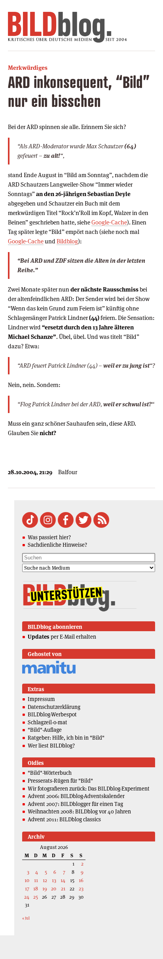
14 (63, 880)
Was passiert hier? (49, 537)
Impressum (41, 699)
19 (44, 888)
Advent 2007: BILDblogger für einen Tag (75, 804)
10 (27, 880)
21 (63, 888)
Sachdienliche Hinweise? (57, 544)
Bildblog (67, 241)
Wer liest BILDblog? (51, 745)
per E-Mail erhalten (62, 636)
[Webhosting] (49, 672)
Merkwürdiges (27, 67)
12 (45, 880)
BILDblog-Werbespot (52, 714)
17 (27, 888)
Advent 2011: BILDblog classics (64, 819)
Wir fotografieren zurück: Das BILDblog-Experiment (89, 788)
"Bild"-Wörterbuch (50, 772)
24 (26, 897)
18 (35, 888)
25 (35, 897)
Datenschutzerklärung (54, 706)
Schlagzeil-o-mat (47, 722)
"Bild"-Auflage (45, 729)
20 (53, 888)
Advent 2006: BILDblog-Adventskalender (76, 796)
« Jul (26, 918)
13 (54, 880)
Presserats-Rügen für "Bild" (60, 780)
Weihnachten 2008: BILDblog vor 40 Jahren (79, 811)
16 (81, 880)
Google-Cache (109, 222)
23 (81, 888)
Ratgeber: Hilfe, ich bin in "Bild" (66, 737)
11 (36, 880)
